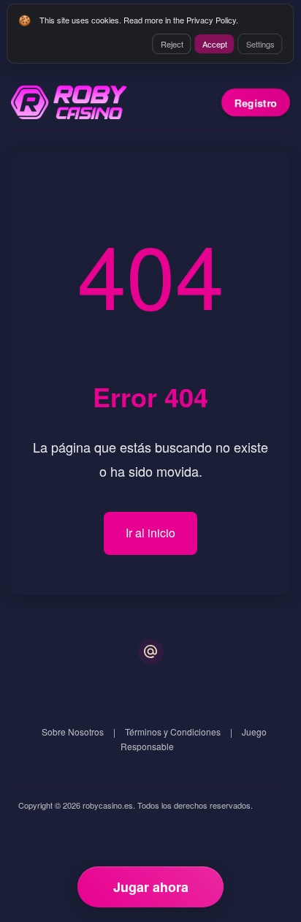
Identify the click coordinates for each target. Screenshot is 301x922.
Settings (260, 44)
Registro (256, 102)
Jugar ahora (150, 886)
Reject (172, 44)
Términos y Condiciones (173, 731)
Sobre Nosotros (73, 731)
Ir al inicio (150, 532)
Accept (214, 44)
